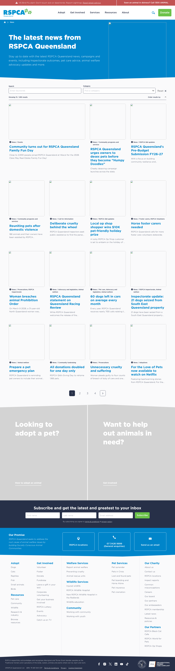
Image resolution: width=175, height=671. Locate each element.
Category (86, 86)
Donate (164, 12)
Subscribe (142, 515)
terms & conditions (92, 521)
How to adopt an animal (28, 483)
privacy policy (106, 521)
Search (11, 86)
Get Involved (110, 483)
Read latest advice (92, 3)
